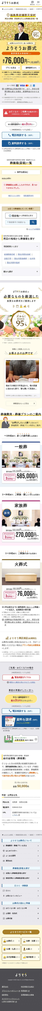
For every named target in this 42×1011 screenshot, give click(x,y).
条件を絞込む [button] (22, 172)
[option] (21, 845)
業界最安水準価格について (25, 102)
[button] (11, 68)
